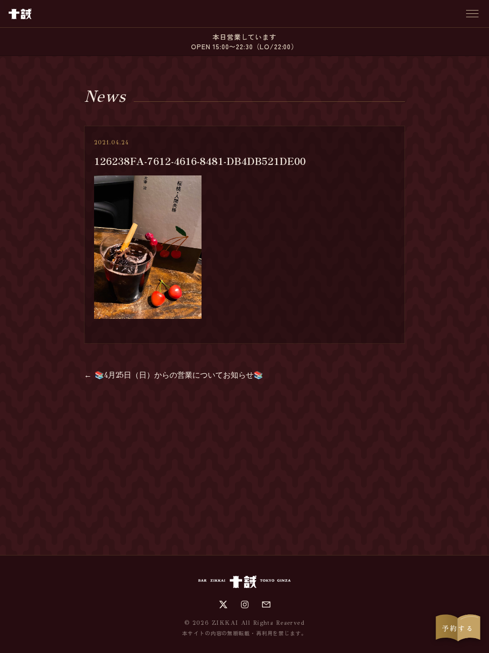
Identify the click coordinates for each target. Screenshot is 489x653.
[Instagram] (244, 604)
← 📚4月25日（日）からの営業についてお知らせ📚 (173, 375)
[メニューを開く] (472, 13)
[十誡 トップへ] (20, 14)
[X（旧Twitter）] (223, 604)
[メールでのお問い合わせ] (266, 604)
